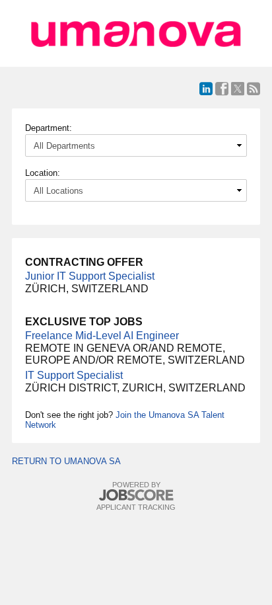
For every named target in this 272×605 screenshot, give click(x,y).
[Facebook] (221, 88)
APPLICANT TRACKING (136, 507)
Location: (42, 173)
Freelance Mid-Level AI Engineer (102, 335)
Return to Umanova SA (66, 461)
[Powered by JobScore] (136, 495)
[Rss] (253, 88)
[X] (237, 88)
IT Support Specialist (74, 375)
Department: (48, 128)
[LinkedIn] (206, 88)
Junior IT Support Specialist (89, 276)
